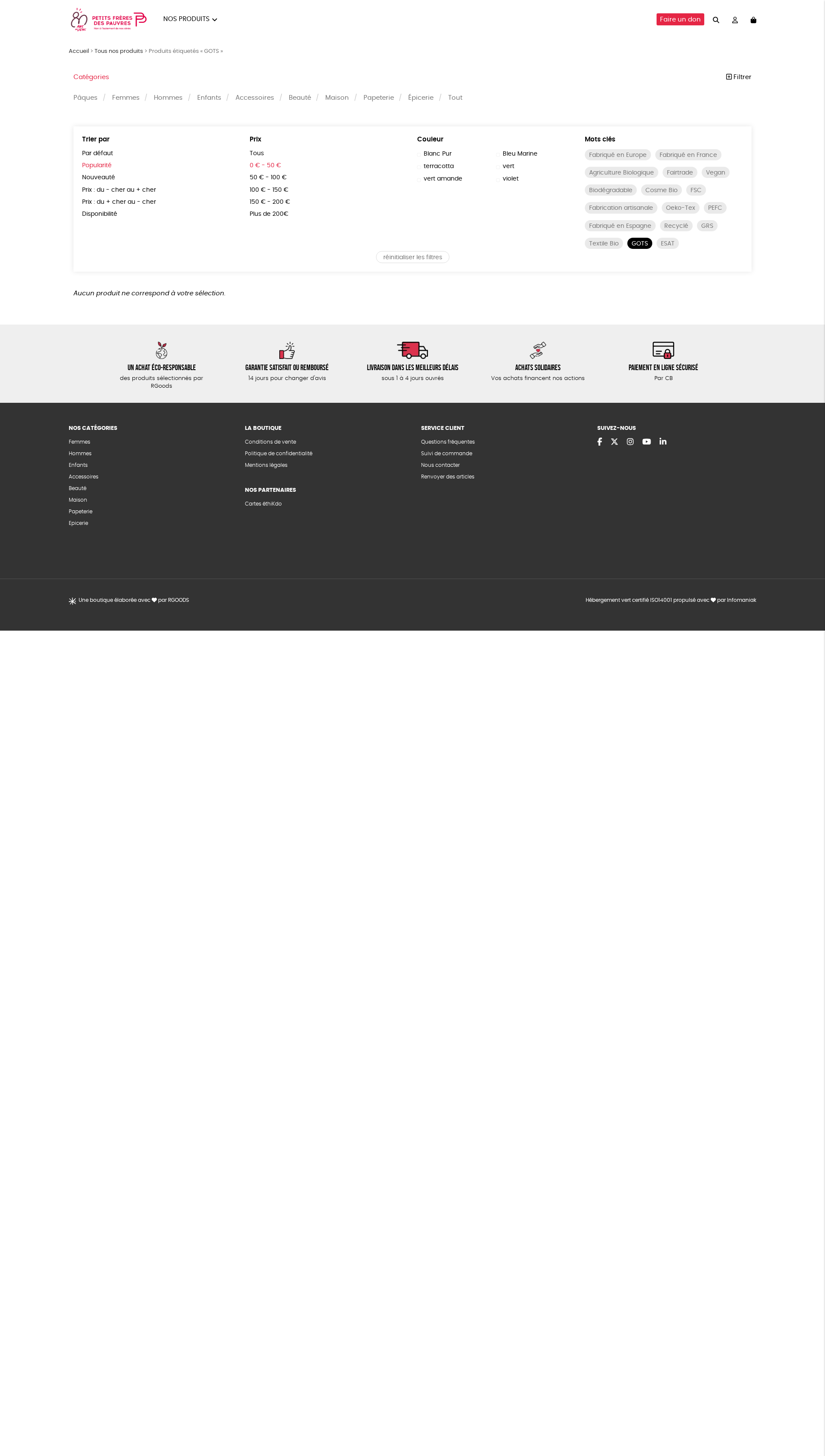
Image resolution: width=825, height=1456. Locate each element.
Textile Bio (604, 244)
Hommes (168, 98)
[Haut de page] (807, 1421)
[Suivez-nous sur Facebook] (599, 442)
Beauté (300, 98)
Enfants (209, 98)
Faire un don (680, 19)
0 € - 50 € (265, 165)
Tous (257, 153)
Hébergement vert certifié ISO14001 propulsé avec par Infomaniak (671, 600)
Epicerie (78, 523)
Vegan (715, 173)
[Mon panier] (753, 20)
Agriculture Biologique (621, 173)
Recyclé (676, 226)
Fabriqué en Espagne (620, 226)
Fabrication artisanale (621, 208)
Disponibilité (99, 214)
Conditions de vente (270, 441)
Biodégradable (610, 190)
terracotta (439, 166)
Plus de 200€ (269, 214)
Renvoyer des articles (447, 476)
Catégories (91, 77)
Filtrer (742, 77)
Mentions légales (266, 465)
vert (508, 166)
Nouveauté (98, 178)
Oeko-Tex (680, 208)
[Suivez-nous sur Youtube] (646, 442)
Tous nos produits (119, 51)
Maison (337, 98)
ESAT (668, 244)
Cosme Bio (661, 190)
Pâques (85, 98)
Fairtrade (680, 173)
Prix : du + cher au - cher (119, 202)
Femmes (126, 98)
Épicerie (421, 98)
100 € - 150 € (269, 190)
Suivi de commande (446, 453)
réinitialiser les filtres (412, 257)
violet (511, 179)
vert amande (443, 179)
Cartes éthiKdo (263, 503)
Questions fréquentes (448, 441)
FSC (696, 190)
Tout (455, 98)
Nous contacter (440, 465)
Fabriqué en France (688, 155)
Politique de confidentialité (278, 453)
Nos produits (186, 19)
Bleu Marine (520, 154)
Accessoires (254, 98)
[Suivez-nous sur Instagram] (630, 442)
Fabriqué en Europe (618, 155)
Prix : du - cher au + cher (119, 190)
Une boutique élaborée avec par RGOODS (134, 600)
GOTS (640, 244)
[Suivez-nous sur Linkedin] (663, 442)
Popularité (97, 165)
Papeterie (379, 98)
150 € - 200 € (270, 202)
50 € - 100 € (268, 178)
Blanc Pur (438, 154)
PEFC (715, 208)
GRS (707, 226)
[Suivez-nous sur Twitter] (614, 442)
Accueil (79, 51)
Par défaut (97, 153)
